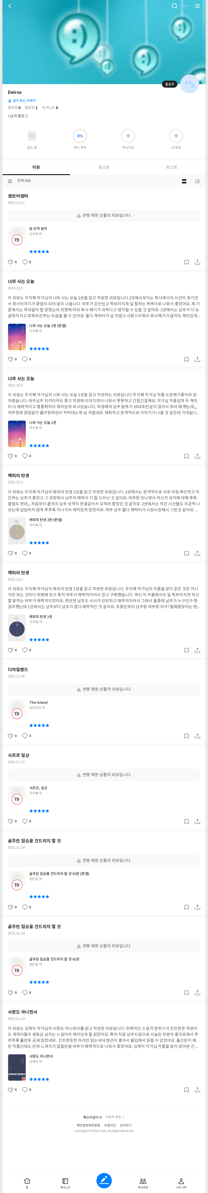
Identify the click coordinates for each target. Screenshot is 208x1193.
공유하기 (197, 262)
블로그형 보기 (184, 181)
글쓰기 (104, 1180)
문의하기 (126, 1125)
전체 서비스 (197, 6)
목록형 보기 (197, 181)
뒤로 (10, 6)
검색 (174, 6)
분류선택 (10, 181)
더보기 (186, 6)
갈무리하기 (186, 262)
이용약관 (110, 1125)
